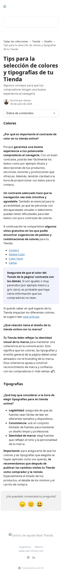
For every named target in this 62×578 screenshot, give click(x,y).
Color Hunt (16, 259)
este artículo (31, 317)
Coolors (14, 250)
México (39, 547)
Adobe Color (17, 254)
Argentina (25, 547)
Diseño (48, 41)
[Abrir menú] (55, 6)
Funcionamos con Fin (33, 567)
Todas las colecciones (15, 41)
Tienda (36, 41)
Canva (13, 263)
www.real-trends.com (31, 550)
